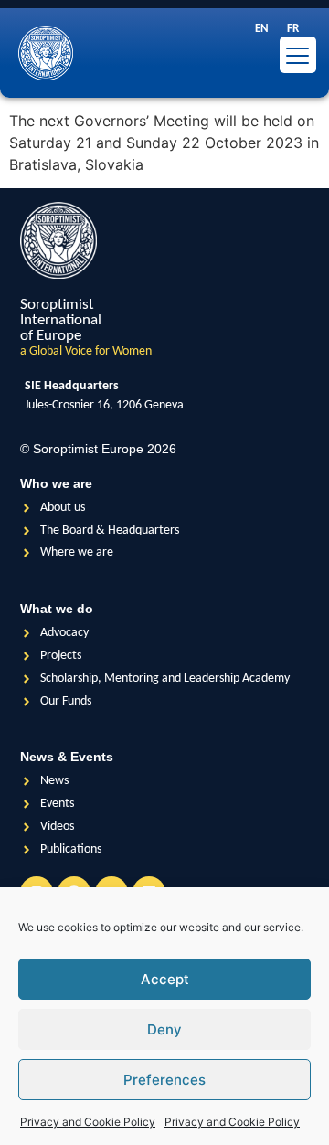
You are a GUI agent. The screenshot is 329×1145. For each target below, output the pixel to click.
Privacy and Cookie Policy (87, 1122)
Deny (164, 1029)
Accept (165, 979)
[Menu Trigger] (298, 55)
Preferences (164, 1079)
